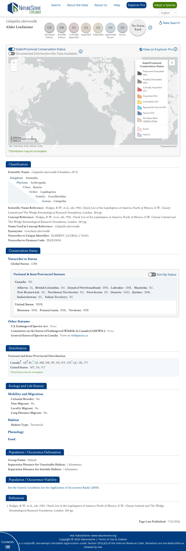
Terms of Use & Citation (112, 539)
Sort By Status (166, 274)
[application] (93, 102)
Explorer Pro (136, 5)
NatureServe (88, 539)
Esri (175, 146)
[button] (14, 63)
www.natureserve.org (103, 535)
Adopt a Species (165, 5)
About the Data (77, 5)
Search (55, 5)
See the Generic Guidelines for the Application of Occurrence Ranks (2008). (54, 488)
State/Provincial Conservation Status (41, 49)
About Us (100, 5)
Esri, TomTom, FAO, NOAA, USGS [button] (26, 146)
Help (117, 5)
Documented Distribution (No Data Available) (46, 54)
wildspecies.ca (79, 335)
